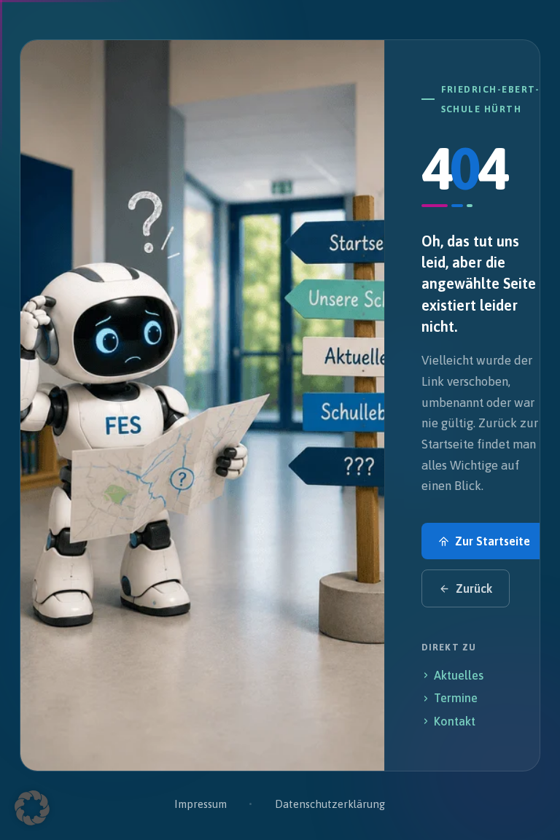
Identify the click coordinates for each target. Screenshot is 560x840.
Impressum (200, 804)
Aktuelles (458, 675)
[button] (32, 808)
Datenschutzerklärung (330, 804)
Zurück (474, 588)
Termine (456, 697)
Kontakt (454, 721)
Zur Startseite (492, 541)
